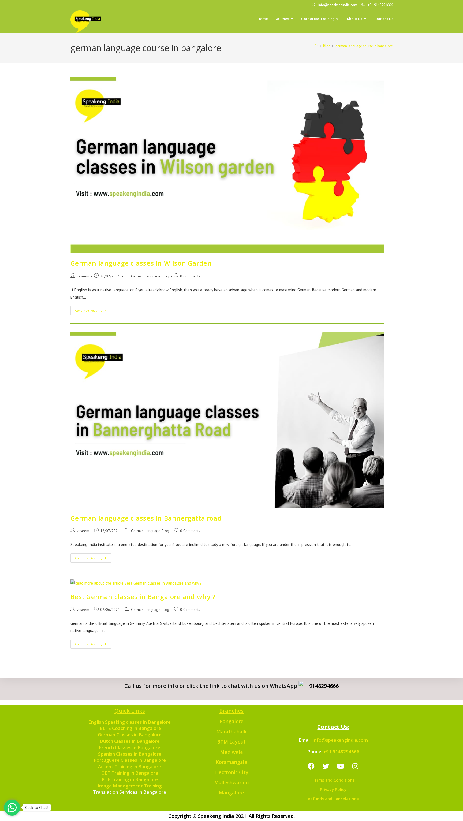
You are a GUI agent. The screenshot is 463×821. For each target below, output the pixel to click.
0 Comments (190, 276)
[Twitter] (326, 766)
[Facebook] (311, 766)
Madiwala (231, 752)
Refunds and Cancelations (333, 798)
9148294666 (324, 685)
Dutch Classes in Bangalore (129, 741)
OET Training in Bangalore (129, 773)
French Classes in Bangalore (129, 747)
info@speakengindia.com (340, 740)
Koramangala (231, 762)
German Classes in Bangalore (130, 734)
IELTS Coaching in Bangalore (129, 728)
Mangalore (231, 792)
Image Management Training (130, 786)
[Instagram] (355, 766)
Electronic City (231, 772)
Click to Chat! (36, 807)
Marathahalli (231, 731)
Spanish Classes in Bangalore (129, 754)
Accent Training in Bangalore (129, 766)
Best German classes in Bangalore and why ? (142, 596)
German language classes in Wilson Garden (141, 263)
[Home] (316, 46)
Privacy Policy (333, 789)
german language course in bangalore (364, 46)
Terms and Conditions (333, 780)
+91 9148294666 (341, 751)
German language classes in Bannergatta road (146, 518)
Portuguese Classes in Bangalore (130, 760)
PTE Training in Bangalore (130, 779)
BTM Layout (231, 741)
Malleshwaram (231, 782)
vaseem (83, 276)
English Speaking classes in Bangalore (129, 722)
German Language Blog (150, 276)
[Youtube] (340, 766)
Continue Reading (93, 309)
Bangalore (231, 721)
